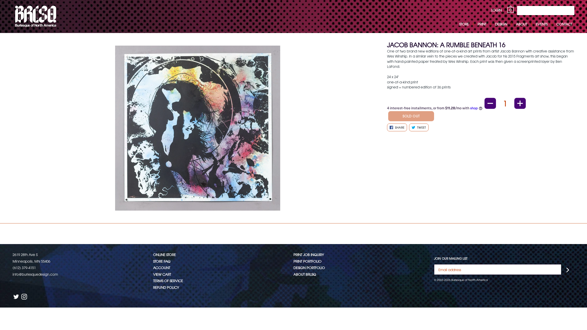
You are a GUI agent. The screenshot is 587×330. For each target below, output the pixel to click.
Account (161, 267)
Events (542, 24)
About (521, 24)
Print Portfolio (307, 261)
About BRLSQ (305, 274)
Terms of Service (168, 280)
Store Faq (161, 261)
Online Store (164, 254)
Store (464, 24)
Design (501, 24)
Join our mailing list (451, 258)
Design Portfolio (309, 267)
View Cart (162, 274)
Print (482, 24)
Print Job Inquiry (309, 254)
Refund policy (166, 287)
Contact (564, 24)
